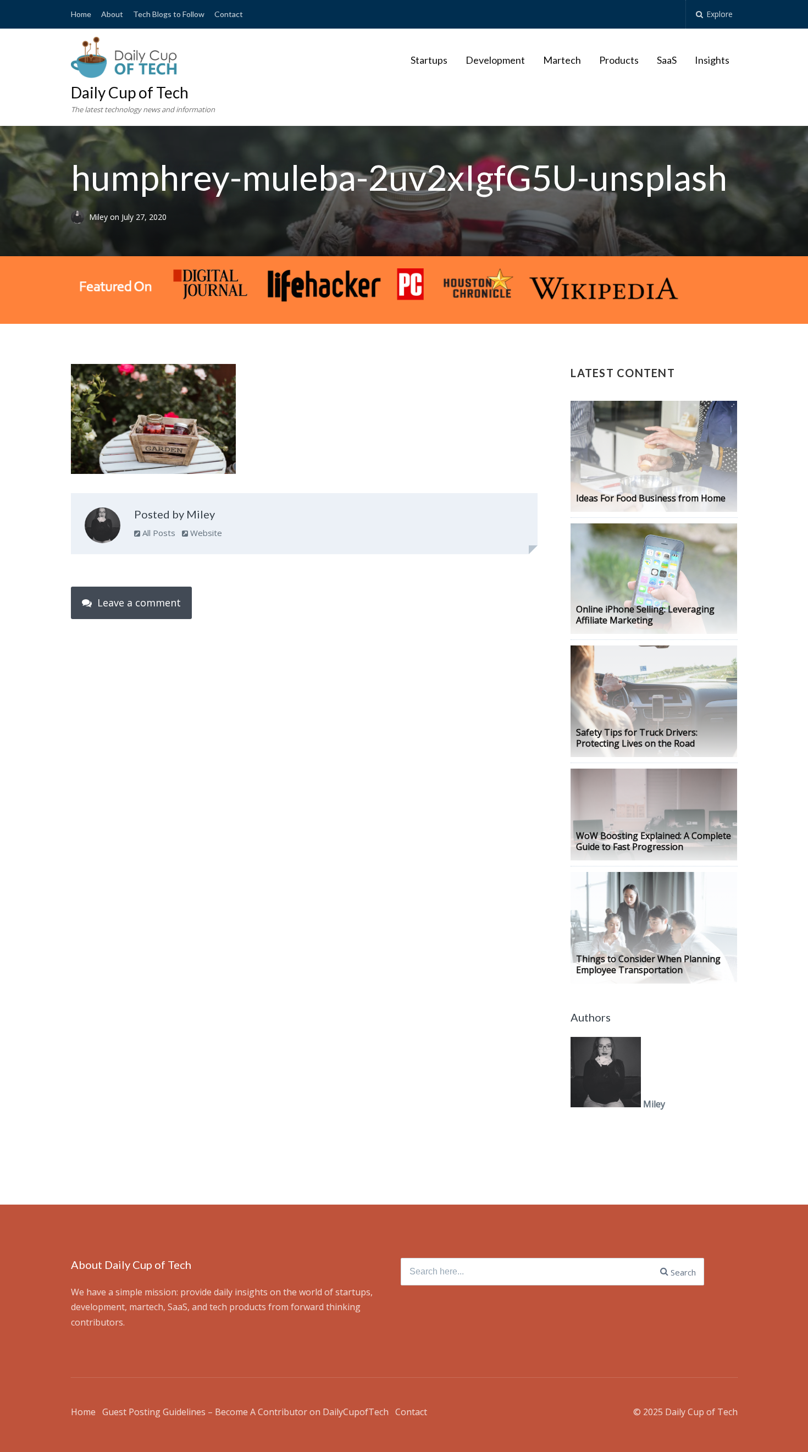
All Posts (157, 532)
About (112, 14)
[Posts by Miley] (102, 527)
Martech (562, 60)
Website (205, 532)
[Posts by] (80, 217)
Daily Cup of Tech (130, 92)
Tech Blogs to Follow (168, 14)
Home (81, 14)
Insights (712, 60)
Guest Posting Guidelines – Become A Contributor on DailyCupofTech (245, 1412)
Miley (99, 217)
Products (619, 60)
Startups (429, 60)
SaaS (667, 60)
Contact (228, 14)
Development (495, 60)
